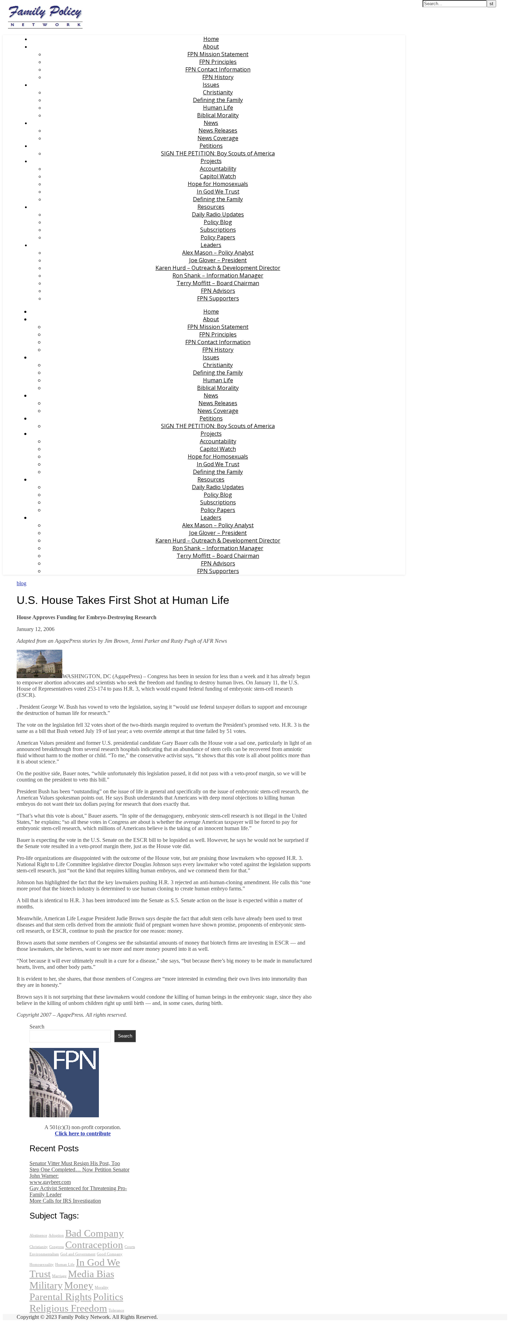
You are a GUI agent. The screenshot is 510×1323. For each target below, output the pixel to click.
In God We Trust (218, 191)
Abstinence (38, 1235)
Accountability (218, 168)
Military (46, 1285)
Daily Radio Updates (218, 214)
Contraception (94, 1244)
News (211, 123)
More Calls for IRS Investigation (65, 1201)
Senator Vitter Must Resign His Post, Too (74, 1163)
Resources (210, 207)
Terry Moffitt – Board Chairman (218, 283)
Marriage (59, 1276)
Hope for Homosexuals (218, 184)
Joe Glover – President (218, 260)
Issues (211, 84)
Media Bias (91, 1273)
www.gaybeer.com (50, 1182)
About (211, 46)
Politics (108, 1296)
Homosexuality (41, 1264)
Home (211, 39)
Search (36, 1027)
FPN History (217, 77)
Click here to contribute (83, 1133)
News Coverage (217, 138)
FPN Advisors (218, 291)
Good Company (109, 1254)
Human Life (218, 107)
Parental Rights (60, 1296)
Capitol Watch (218, 176)
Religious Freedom (68, 1308)
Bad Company (94, 1233)
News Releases (217, 130)
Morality (102, 1287)
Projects (211, 161)
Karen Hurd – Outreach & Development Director (217, 268)
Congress (56, 1247)
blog (21, 583)
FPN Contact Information (217, 69)
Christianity (218, 92)
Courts (130, 1247)
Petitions (211, 146)
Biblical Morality (218, 115)
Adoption (56, 1235)
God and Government (77, 1254)
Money (78, 1285)
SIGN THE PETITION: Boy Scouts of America (218, 153)
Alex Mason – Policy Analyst (218, 252)
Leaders (211, 245)
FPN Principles (218, 62)
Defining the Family (218, 100)
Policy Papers (218, 237)
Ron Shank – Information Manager (217, 275)
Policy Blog (218, 222)
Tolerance (116, 1310)
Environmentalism (44, 1254)
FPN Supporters (218, 298)
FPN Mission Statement (217, 54)
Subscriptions (218, 229)
